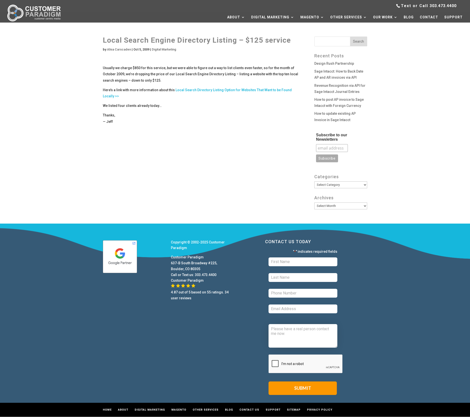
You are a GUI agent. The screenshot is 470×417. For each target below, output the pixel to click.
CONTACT (429, 17)
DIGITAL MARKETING (270, 17)
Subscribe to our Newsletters (331, 137)
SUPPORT (453, 17)
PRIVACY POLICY (319, 409)
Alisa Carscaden (119, 49)
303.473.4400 (443, 5)
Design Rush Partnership (334, 63)
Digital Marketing (164, 49)
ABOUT (233, 17)
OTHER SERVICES (346, 17)
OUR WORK (383, 17)
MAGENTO (309, 17)
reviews (185, 298)
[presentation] (306, 364)
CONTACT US (249, 409)
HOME (107, 409)
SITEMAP (294, 409)
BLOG (409, 17)
